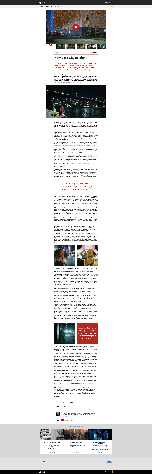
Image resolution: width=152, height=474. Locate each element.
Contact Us (99, 461)
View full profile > (66, 416)
